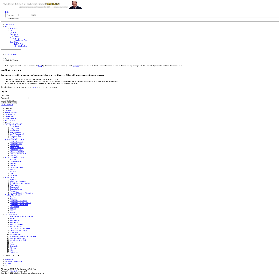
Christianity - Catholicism (18, 201)
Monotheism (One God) (18, 240)
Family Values (14, 185)
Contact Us (9, 259)
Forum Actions (15, 38)
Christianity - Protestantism (19, 205)
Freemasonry (14, 146)
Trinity (12, 250)
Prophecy (13, 244)
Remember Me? (13, 19)
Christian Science (16, 144)
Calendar (13, 32)
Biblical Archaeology (17, 224)
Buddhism (13, 199)
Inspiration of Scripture (17, 238)
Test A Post (13, 138)
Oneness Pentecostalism (18, 154)
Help (7, 12)
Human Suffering (16, 189)
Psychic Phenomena (17, 167)
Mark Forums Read (20, 40)
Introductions (14, 130)
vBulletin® (13, 271)
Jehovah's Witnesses (17, 148)
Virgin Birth (14, 252)
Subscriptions (10, 114)
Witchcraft (13, 175)
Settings (8, 110)
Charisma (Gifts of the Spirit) (20, 228)
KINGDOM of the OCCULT (15, 157)
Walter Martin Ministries (13, 261)
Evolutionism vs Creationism (20, 183)
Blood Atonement (16, 226)
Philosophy (13, 191)
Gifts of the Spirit (16, 234)
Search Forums (10, 118)
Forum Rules (14, 126)
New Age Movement (17, 152)
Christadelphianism (16, 142)
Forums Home (10, 120)
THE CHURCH (11, 214)
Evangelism (14, 232)
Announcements (15, 132)
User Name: (5, 96)
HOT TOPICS (10, 177)
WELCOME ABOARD (13, 124)
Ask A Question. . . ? (17, 134)
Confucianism (14, 207)
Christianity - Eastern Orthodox (20, 203)
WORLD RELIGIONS (13, 195)
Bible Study (14, 222)
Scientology (14, 156)
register (34, 87)
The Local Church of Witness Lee (21, 193)
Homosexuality (15, 187)
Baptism (12, 218)
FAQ (11, 30)
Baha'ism (13, 197)
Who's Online (10, 116)
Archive (8, 263)
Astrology (13, 159)
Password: (4, 98)
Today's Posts (18, 44)
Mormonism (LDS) (16, 150)
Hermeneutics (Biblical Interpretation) (23, 236)
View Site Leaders (20, 46)
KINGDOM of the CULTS (14, 140)
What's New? (10, 24)
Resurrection (14, 246)
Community (14, 34)
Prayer (12, 242)
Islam (11, 211)
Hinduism (13, 209)
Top (6, 265)
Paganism (13, 165)
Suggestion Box (15, 136)
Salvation (13, 248)
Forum (7, 26)
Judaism (12, 213)
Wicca (12, 173)
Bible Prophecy (15, 220)
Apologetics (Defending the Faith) (21, 216)
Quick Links (14, 42)
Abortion (13, 179)
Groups (16, 36)
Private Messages (11, 112)
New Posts (13, 28)
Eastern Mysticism (16, 161)
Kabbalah (13, 163)
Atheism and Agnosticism (18, 181)
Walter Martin (14, 128)
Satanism (13, 169)
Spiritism (13, 171)
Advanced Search (11, 54)
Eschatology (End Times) (18, 230)
